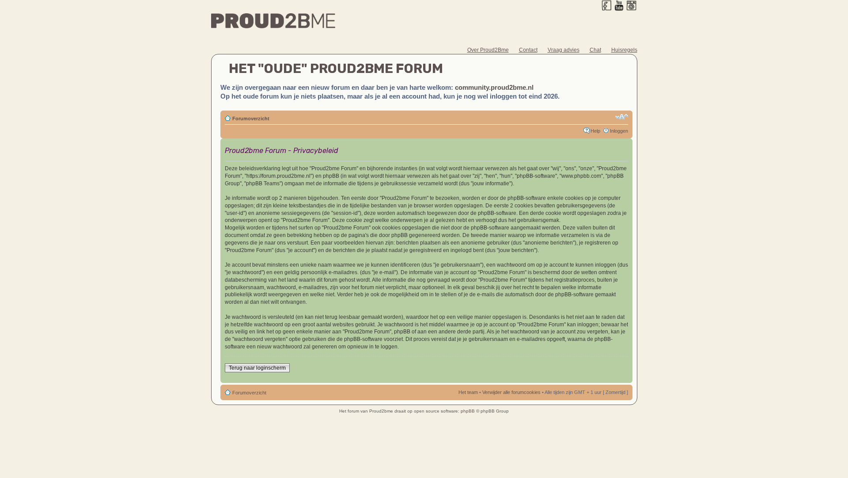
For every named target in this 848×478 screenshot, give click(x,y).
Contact (528, 50)
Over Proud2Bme (488, 50)
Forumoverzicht (250, 118)
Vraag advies (563, 50)
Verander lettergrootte (621, 117)
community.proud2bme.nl (494, 87)
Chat (595, 50)
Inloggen (619, 131)
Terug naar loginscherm (257, 368)
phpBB (468, 411)
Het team (468, 392)
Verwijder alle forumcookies (511, 392)
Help (595, 131)
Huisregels (624, 50)
